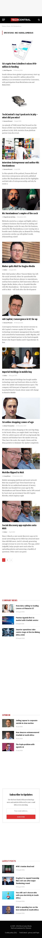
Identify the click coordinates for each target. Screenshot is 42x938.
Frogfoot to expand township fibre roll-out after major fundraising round (27, 881)
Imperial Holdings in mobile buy (17, 372)
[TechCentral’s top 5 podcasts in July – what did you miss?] (21, 100)
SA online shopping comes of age (18, 422)
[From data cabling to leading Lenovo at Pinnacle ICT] (8, 608)
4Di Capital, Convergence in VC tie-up (19, 319)
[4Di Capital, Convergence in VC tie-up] (21, 305)
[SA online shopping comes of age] (21, 408)
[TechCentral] (21, 19)
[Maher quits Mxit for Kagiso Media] (21, 252)
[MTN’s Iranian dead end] (8, 869)
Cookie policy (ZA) (11, 933)
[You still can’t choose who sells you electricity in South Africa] (8, 895)
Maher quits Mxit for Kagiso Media (18, 266)
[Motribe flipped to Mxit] (21, 458)
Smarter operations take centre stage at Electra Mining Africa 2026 (28, 632)
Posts (8, 26)
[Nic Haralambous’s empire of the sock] (21, 199)
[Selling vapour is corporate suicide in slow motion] (8, 723)
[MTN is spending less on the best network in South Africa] (8, 910)
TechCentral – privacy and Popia (29, 933)
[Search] (39, 19)
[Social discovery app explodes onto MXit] (21, 511)
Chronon (28, 928)
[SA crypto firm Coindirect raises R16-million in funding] (21, 49)
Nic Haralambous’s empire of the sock (20, 213)
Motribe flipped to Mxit (13, 472)
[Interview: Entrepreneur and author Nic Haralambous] (21, 148)
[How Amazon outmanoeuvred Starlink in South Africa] (8, 735)
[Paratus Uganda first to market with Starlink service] (8, 620)
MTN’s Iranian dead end (25, 866)
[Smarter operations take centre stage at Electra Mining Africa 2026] (8, 632)
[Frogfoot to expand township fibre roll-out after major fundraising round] (8, 881)
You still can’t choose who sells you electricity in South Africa (27, 895)
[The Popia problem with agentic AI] (8, 747)
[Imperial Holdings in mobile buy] (21, 358)
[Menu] (3, 19)
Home (4, 26)
